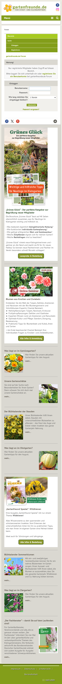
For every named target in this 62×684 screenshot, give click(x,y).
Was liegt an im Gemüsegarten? (20, 350)
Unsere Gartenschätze (15, 381)
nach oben (50, 680)
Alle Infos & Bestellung (31, 542)
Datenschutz (29, 669)
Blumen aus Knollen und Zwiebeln (23, 299)
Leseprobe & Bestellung (31, 256)
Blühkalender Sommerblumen (19, 554)
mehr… (28, 361)
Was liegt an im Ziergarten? (18, 590)
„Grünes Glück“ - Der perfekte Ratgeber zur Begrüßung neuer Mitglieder (27, 211)
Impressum (15, 669)
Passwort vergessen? (31, 109)
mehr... (7, 657)
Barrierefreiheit (31, 674)
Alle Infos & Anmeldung (31, 338)
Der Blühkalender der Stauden (19, 411)
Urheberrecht (45, 669)
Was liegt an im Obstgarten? (18, 447)
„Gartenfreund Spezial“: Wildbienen (23, 509)
